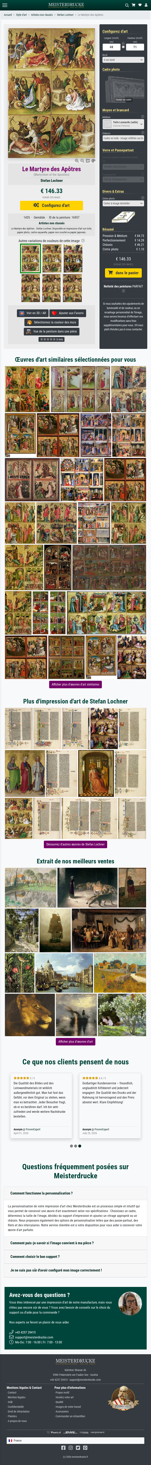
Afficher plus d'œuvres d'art (75, 1041)
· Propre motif (61, 1392)
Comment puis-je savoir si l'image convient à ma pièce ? (52, 1243)
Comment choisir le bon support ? (35, 1256)
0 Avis (59, 339)
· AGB (10, 1402)
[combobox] (123, 60)
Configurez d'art (54, 205)
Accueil (8, 15)
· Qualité (58, 1402)
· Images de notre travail (67, 1407)
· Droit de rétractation (18, 1411)
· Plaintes (12, 1416)
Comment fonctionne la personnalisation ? (41, 1193)
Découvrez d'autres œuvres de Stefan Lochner (75, 844)
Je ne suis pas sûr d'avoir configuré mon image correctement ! (56, 1270)
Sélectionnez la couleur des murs (54, 322)
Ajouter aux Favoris (70, 313)
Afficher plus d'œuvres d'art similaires (75, 684)
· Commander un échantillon (69, 1416)
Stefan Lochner (65, 15)
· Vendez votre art (64, 1397)
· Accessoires (61, 1411)
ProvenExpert (33, 1129)
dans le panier (126, 272)
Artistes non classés (42, 15)
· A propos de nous (17, 1421)
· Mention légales (16, 1397)
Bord (104, 55)
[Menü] (5, 5)
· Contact (11, 1392)
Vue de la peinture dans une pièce (54, 331)
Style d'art (21, 15)
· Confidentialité (15, 1407)
